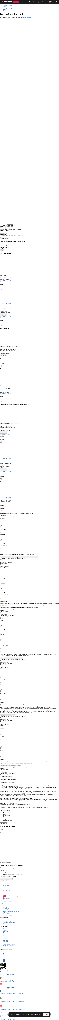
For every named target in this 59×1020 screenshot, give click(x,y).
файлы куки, (18, 1014)
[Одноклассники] (4, 954)
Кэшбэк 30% (6, 908)
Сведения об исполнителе (6, 879)
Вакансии (5, 941)
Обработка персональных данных (8, 1019)
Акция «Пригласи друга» (9, 910)
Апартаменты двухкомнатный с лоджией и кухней (11, 658)
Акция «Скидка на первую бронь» (11, 911)
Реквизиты (5, 942)
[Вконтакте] (4, 957)
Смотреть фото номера (5, 272)
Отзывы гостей (6, 907)
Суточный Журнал (7, 913)
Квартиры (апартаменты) (9, 928)
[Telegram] (4, 952)
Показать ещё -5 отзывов (6, 776)
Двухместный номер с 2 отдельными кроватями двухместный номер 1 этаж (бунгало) (19, 557)
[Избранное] (38, 1)
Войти (45, 1)
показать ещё (3, 315)
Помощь (5, 924)
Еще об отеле (4, 823)
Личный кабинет (7, 898)
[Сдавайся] (29, 1)
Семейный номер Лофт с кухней (8, 715)
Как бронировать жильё (9, 906)
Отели (4, 883)
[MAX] (4, 955)
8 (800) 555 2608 (7, 901)
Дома (4, 932)
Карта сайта (3, 1016)
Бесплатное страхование (9, 922)
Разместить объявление (8, 921)
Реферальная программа (9, 944)
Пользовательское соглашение (7, 1018)
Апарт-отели (6, 887)
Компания (5, 940)
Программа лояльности (8, 945)
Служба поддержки (7, 899)
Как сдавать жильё (7, 920)
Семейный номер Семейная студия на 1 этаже (11, 765)
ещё (24, 794)
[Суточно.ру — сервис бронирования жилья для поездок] (6, 2)
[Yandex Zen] (4, 961)
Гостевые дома (6, 890)
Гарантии (5, 912)
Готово (2, 250)
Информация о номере (5, 280)
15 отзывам (10, 225)
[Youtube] (4, 959)
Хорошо (46, 1014)
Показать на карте (26, 17)
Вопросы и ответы (7, 915)
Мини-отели (6, 885)
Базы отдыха (6, 935)
